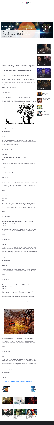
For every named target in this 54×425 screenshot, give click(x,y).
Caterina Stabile (7, 36)
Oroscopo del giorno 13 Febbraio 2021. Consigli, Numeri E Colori (16, 379)
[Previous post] (3, 389)
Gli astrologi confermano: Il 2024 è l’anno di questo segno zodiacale (46, 106)
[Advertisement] (27, 12)
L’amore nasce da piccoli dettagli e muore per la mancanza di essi (43, 50)
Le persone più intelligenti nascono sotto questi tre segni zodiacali (43, 74)
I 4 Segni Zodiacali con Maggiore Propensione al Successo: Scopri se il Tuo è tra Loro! (46, 93)
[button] (45, 19)
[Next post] (35, 389)
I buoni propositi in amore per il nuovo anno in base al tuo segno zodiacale (18, 381)
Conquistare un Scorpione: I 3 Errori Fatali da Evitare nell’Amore (46, 112)
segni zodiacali (8, 66)
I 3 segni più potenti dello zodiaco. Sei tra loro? (46, 99)
